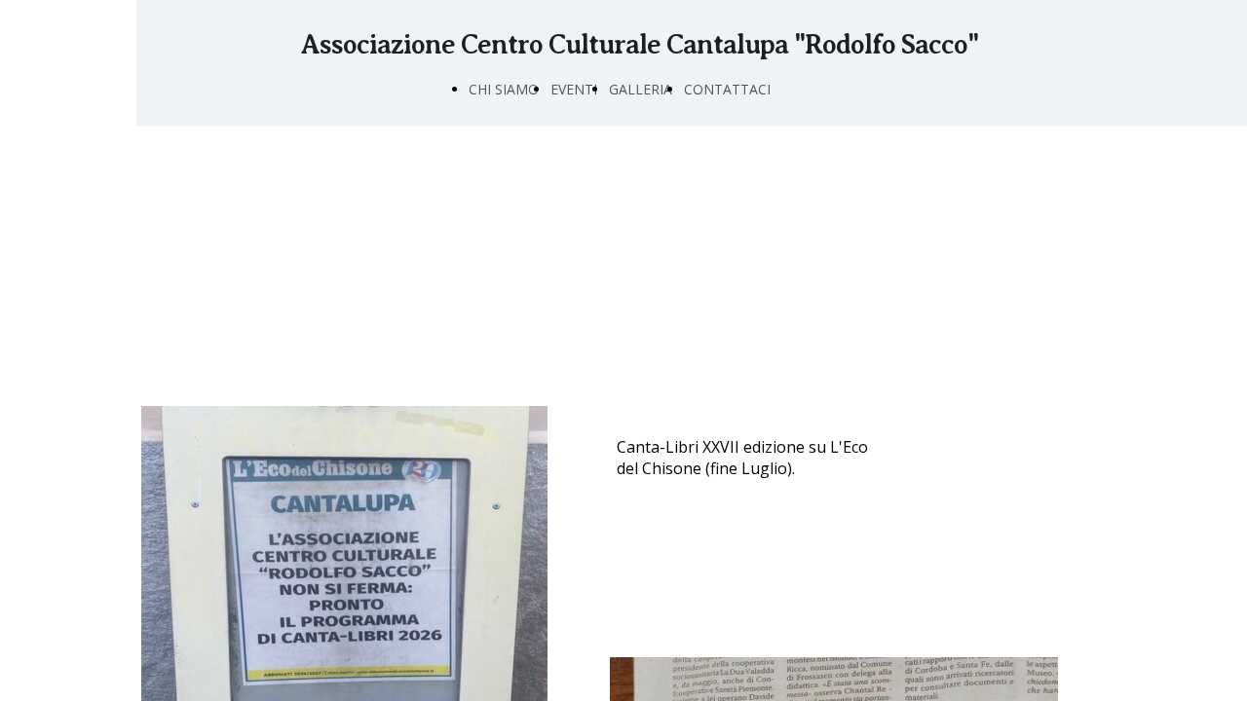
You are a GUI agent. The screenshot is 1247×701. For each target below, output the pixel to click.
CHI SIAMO (504, 89)
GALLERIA (640, 89)
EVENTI (573, 89)
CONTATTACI (727, 89)
